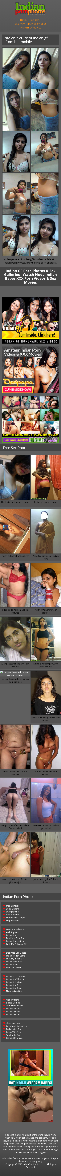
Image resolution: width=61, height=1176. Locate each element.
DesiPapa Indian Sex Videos (30, 23)
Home (23, 19)
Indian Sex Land (13, 1014)
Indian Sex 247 (13, 1011)
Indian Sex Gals (13, 985)
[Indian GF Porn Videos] (30, 320)
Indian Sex (11, 935)
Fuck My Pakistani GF (16, 944)
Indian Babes (12, 964)
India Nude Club (13, 1008)
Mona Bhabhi (12, 905)
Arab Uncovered (13, 967)
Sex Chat (35, 19)
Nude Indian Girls (14, 991)
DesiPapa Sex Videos (16, 952)
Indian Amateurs (14, 961)
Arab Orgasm (12, 999)
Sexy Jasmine (12, 911)
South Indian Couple (15, 917)
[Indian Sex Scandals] (30, 419)
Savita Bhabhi (12, 914)
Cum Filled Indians (14, 1005)
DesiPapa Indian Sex (16, 929)
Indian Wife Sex (13, 1032)
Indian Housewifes (15, 941)
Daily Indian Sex (13, 1029)
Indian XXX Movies (15, 1038)
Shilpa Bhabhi (12, 920)
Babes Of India (13, 1002)
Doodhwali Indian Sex (16, 1026)
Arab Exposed (12, 932)
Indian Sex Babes (14, 988)
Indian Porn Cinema (15, 976)
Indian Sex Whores (15, 979)
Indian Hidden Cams (15, 955)
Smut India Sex (13, 1035)
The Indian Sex (13, 1023)
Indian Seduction (14, 982)
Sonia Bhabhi (12, 908)
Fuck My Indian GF (15, 958)
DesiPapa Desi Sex (15, 938)
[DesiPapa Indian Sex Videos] (30, 369)
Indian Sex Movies (30, 27)
